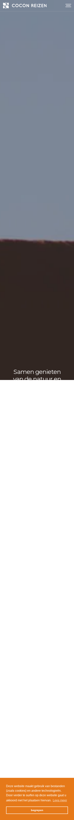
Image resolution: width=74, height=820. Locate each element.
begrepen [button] (37, 810)
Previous (5, 410)
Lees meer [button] (60, 800)
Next (68, 410)
